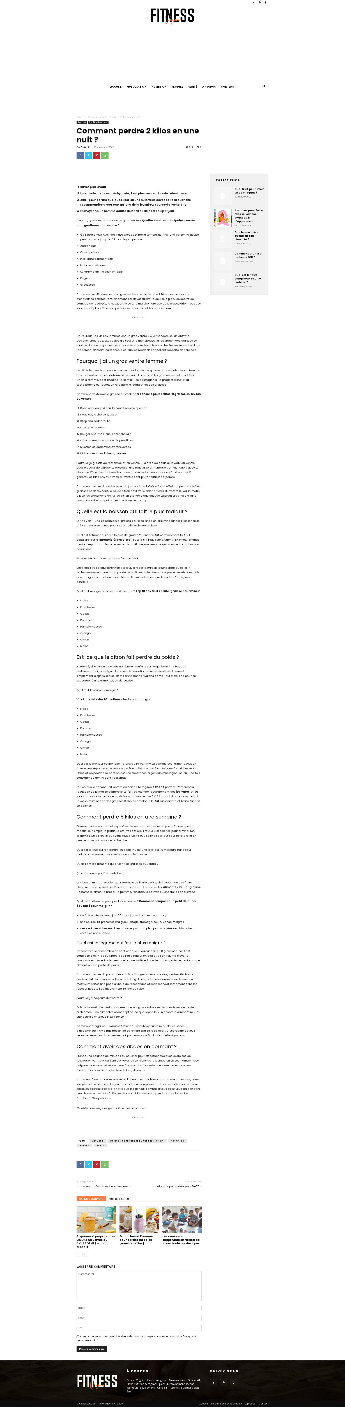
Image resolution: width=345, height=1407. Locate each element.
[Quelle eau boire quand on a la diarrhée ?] (223, 239)
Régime (84, 1145)
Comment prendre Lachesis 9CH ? (247, 255)
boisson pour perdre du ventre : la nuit (137, 1141)
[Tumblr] (265, 2)
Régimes (177, 86)
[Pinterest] (260, 2)
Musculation (137, 86)
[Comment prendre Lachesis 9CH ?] (223, 261)
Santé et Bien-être (98, 122)
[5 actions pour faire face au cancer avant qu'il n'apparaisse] (223, 218)
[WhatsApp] (105, 155)
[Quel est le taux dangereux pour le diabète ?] (223, 282)
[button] (264, 87)
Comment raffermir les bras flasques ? (104, 1186)
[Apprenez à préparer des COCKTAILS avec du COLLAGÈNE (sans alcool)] (96, 1219)
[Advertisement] (172, 55)
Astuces (97, 1141)
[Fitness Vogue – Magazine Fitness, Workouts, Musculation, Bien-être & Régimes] (172, 17)
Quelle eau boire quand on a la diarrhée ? (246, 235)
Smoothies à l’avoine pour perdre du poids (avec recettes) (136, 1239)
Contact (228, 86)
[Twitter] (88, 155)
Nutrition (159, 86)
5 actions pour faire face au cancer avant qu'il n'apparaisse (248, 216)
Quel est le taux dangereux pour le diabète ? (247, 278)
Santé (192, 86)
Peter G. (85, 147)
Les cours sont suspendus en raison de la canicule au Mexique (181, 1239)
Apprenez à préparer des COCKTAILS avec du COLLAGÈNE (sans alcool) (96, 1241)
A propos (209, 86)
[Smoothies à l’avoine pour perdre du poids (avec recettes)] (139, 1219)
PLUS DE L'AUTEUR (119, 1199)
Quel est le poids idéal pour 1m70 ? (177, 1186)
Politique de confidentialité (226, 1403)
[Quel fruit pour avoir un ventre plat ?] (223, 196)
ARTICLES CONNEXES (91, 1199)
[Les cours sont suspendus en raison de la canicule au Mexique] (182, 1219)
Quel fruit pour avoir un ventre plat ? (249, 190)
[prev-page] (79, 1254)
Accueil (115, 86)
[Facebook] (253, 2)
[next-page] (84, 1254)
